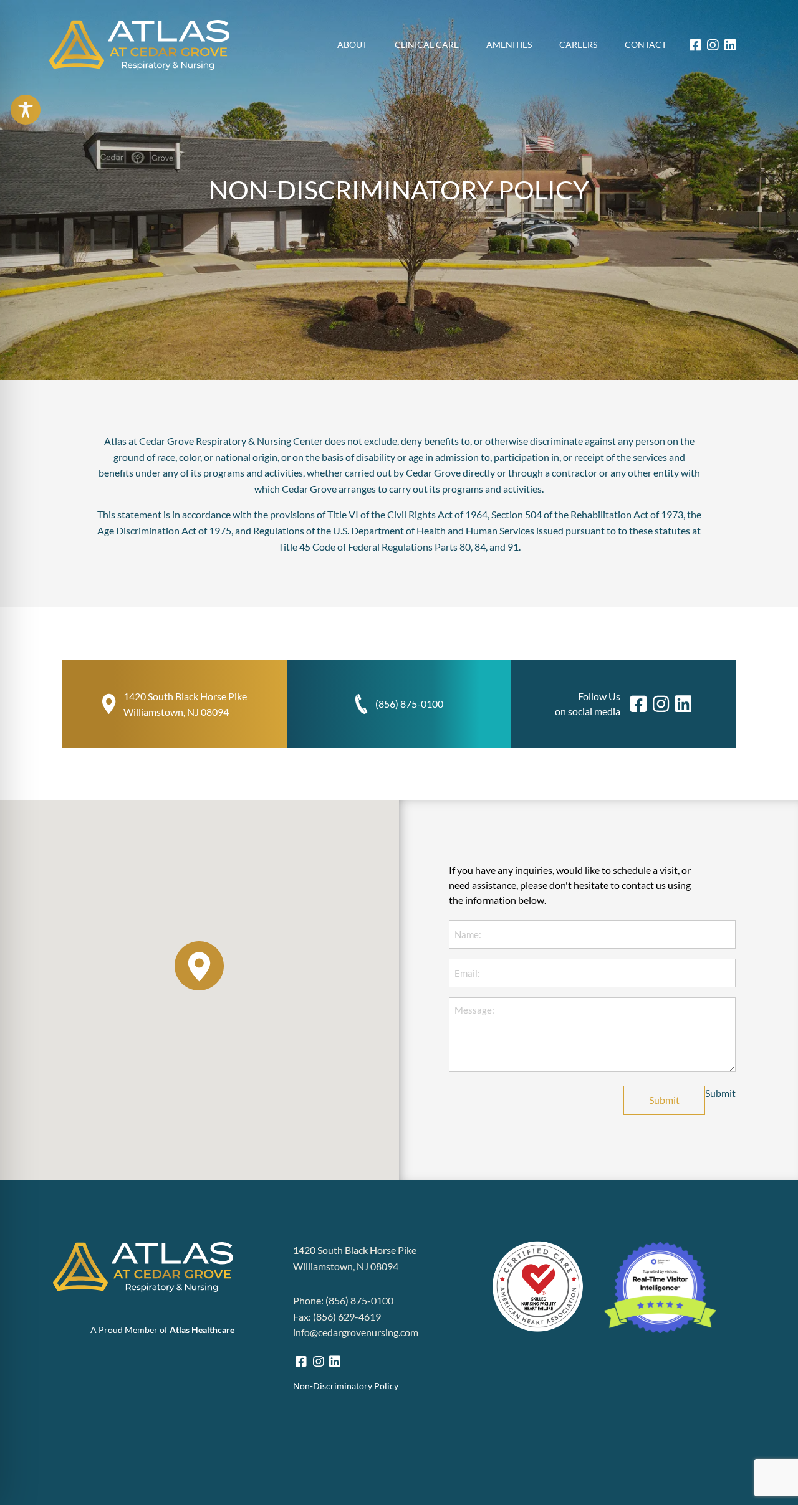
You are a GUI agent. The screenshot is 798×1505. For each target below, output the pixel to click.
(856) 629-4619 (348, 1316)
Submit (664, 1100)
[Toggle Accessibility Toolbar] (25, 109)
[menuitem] (352, 45)
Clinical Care (427, 44)
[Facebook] (695, 45)
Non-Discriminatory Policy (345, 1385)
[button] (199, 965)
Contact (645, 44)
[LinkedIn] (730, 45)
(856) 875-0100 (409, 704)
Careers (578, 44)
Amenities (509, 44)
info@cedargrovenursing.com (355, 1332)
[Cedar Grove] (139, 45)
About (352, 44)
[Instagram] (712, 45)
